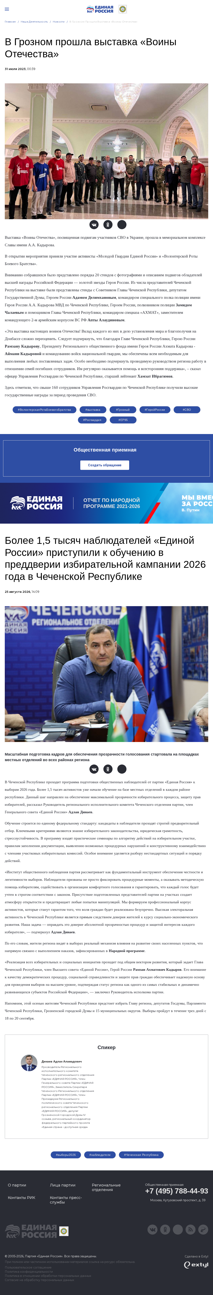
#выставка (92, 409)
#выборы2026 (66, 1154)
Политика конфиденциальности (29, 1272)
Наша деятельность (34, 21)
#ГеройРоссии (155, 409)
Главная (10, 21)
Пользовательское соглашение (28, 1267)
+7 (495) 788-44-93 (176, 1191)
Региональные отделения (106, 1187)
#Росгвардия (92, 420)
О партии (17, 1185)
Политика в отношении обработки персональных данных (48, 1276)
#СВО (187, 409)
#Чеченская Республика (141, 1154)
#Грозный (123, 409)
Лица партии (63, 1185)
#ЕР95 (123, 420)
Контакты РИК (21, 1197)
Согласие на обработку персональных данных (39, 1280)
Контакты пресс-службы (66, 1200)
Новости (59, 21)
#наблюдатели (99, 1154)
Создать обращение (104, 465)
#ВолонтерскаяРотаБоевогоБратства (44, 409)
